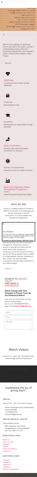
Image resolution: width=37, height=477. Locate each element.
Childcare (8, 102)
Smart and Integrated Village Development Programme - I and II (16, 189)
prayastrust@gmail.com (22, 306)
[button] (35, 4)
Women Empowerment (14, 167)
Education (8, 122)
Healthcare (9, 80)
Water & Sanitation (12, 145)
